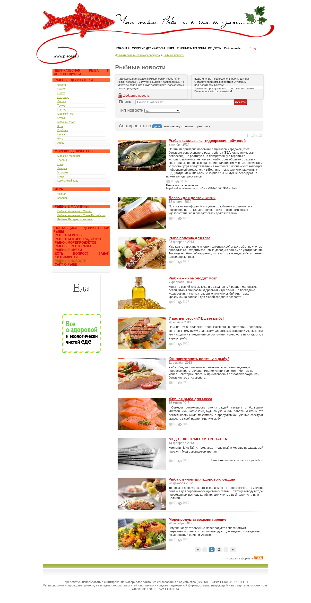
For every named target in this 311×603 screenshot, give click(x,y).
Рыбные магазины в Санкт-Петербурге (81, 215)
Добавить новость (136, 95)
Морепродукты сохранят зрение (197, 519)
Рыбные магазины (72, 206)
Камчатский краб (67, 180)
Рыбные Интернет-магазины (75, 219)
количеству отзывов (178, 126)
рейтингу (203, 126)
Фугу (60, 138)
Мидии (61, 176)
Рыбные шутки (68, 250)
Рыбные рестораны (73, 246)
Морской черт (65, 113)
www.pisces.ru (66, 56)
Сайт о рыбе (66, 264)
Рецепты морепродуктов (78, 239)
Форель (62, 84)
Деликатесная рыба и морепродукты (137, 55)
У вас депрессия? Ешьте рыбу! (196, 318)
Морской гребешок (68, 155)
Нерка (61, 134)
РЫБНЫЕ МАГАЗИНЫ (191, 48)
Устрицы (62, 172)
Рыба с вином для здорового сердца (202, 479)
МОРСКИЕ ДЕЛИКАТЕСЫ (148, 48)
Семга (61, 88)
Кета (60, 126)
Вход (253, 48)
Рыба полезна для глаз (189, 238)
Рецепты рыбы (69, 235)
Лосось (61, 101)
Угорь (60, 142)
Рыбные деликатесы (74, 80)
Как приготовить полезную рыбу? (199, 359)
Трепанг (62, 159)
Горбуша (62, 130)
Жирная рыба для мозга (190, 399)
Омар (60, 164)
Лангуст (62, 168)
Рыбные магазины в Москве (74, 211)
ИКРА (170, 48)
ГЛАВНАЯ (123, 48)
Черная (61, 193)
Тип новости (131, 110)
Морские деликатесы (74, 151)
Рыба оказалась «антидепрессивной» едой (207, 141)
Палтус (61, 109)
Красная (62, 197)
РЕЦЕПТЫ (215, 48)
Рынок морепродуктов (75, 242)
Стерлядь (63, 97)
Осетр (61, 93)
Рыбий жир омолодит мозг (193, 278)
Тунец (61, 105)
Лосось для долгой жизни (192, 198)
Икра (59, 189)
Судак (61, 117)
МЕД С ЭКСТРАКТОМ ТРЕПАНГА (198, 439)
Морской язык (66, 122)
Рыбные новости (70, 261)
